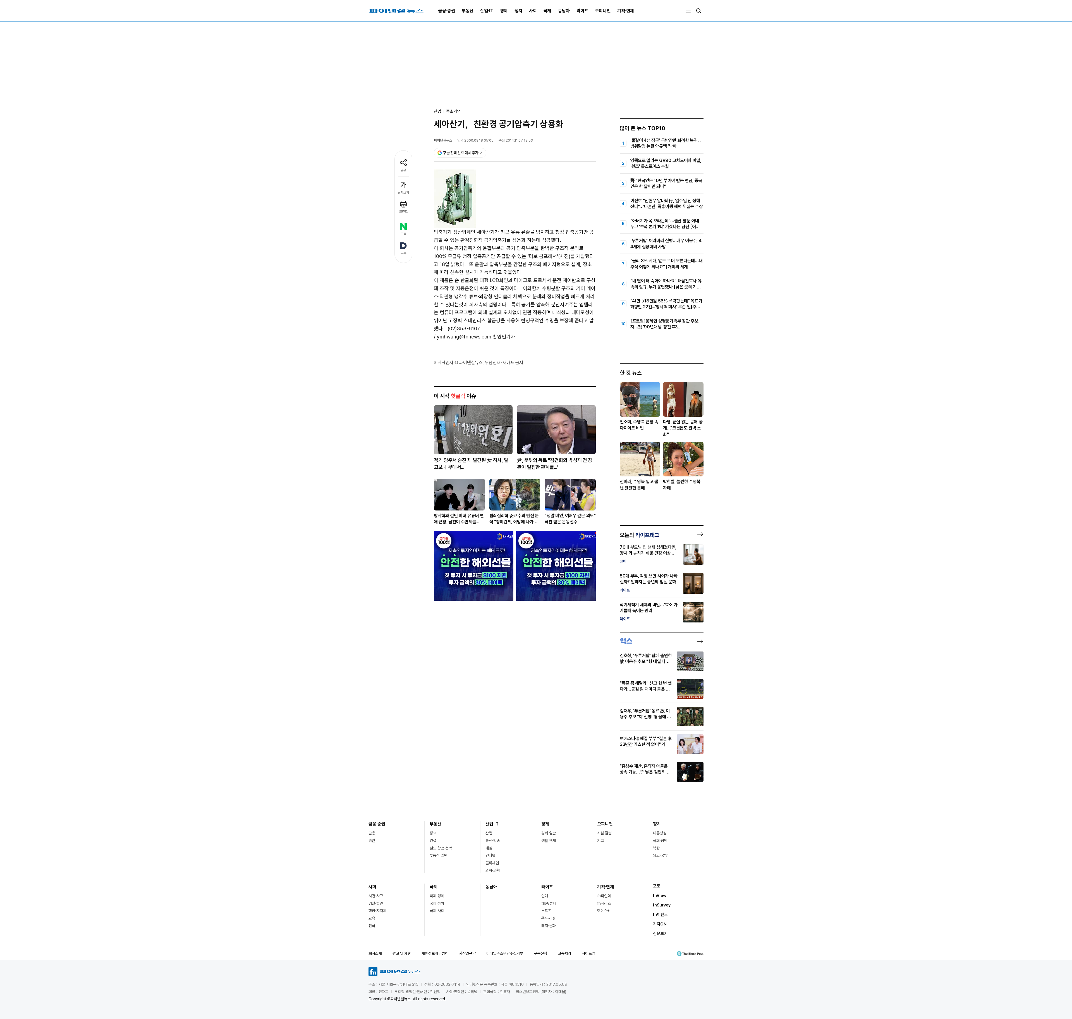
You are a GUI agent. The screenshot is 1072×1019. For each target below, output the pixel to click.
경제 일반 (548, 833)
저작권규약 (467, 953)
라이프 (582, 10)
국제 (547, 10)
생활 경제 (548, 840)
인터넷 (490, 855)
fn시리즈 (604, 903)
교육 (371, 918)
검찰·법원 (375, 903)
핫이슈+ (603, 910)
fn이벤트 (660, 914)
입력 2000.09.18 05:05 (475, 140)
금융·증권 (446, 10)
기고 (600, 840)
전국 (371, 925)
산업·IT (486, 10)
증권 (371, 840)
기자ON (660, 924)
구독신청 (540, 953)
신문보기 (660, 933)
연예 (544, 896)
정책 (433, 833)
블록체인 (492, 863)
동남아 (564, 10)
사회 (533, 10)
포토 (656, 886)
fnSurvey (662, 905)
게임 (488, 848)
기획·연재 (625, 10)
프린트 (403, 212)
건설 (433, 840)
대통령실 (659, 833)
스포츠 (546, 910)
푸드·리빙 (548, 918)
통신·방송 (492, 840)
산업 (488, 833)
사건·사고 (375, 896)
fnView (659, 895)
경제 (504, 10)
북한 (656, 848)
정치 (518, 10)
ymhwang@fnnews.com (464, 337)
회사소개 (375, 953)
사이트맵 (588, 953)
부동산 (467, 10)
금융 (371, 833)
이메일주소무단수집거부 (504, 953)
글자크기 (403, 192)
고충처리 (564, 953)
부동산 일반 (439, 855)
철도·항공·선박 (441, 848)
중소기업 (453, 111)
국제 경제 (437, 896)
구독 (403, 234)
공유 (403, 170)
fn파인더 (604, 896)
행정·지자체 (377, 910)
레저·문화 (548, 925)
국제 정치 (437, 903)
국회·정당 (660, 840)
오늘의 (639, 535)
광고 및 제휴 (402, 953)
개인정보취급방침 (435, 953)
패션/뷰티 (548, 903)
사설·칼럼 (604, 833)
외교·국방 (660, 855)
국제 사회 (437, 910)
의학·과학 (492, 870)
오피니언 (603, 10)
